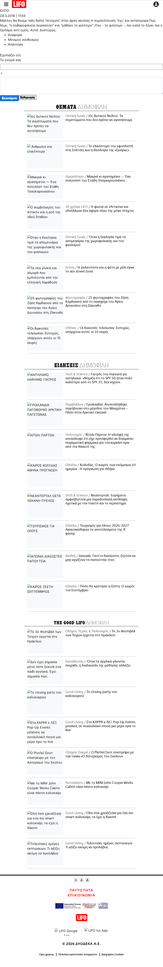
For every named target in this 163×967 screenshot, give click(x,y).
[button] (6, 4)
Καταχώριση (9, 98)
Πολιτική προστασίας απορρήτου (77, 954)
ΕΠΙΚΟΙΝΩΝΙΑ (81, 895)
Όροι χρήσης (46, 954)
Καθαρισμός (27, 97)
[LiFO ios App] (96, 932)
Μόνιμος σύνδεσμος (23, 40)
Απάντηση (15, 44)
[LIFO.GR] (19, 4)
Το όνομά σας (10, 60)
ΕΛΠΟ (4, 11)
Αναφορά (15, 35)
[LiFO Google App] (67, 932)
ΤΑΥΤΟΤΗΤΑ (81, 890)
